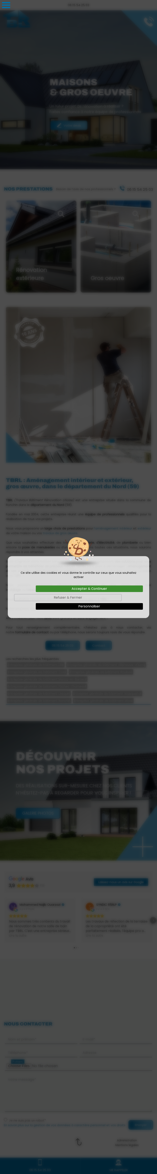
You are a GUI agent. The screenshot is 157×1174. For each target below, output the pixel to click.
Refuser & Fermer (68, 597)
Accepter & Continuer (89, 588)
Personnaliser (89, 606)
